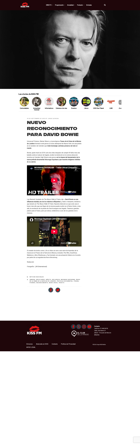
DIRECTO (49, 5)
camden (32, 279)
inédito (48, 279)
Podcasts (80, 5)
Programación (59, 5)
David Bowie (40, 279)
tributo (61, 282)
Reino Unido (53, 282)
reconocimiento (42, 282)
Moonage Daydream (68, 279)
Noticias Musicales (37, 277)
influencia (56, 279)
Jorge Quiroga (53, 118)
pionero (32, 282)
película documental (65, 281)
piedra (76, 281)
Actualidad (70, 5)
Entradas (89, 5)
